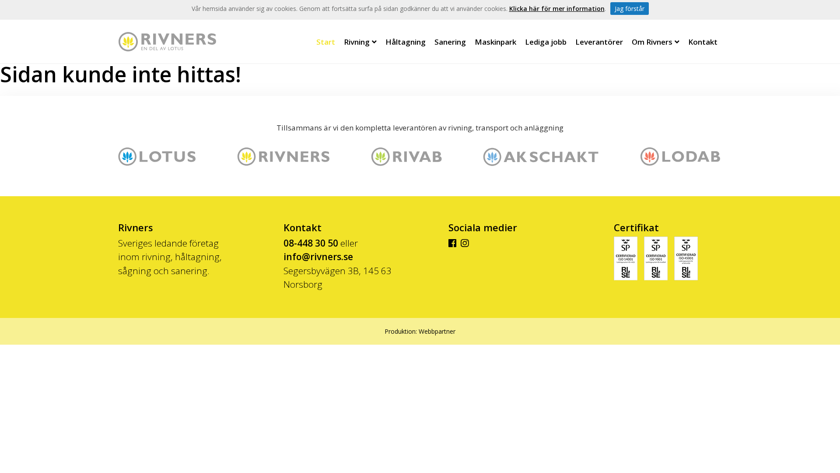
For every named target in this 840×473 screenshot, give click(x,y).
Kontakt (703, 42)
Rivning (357, 42)
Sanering (450, 42)
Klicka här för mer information (557, 8)
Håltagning (405, 42)
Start (325, 42)
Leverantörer (599, 42)
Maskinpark (495, 42)
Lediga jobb (546, 42)
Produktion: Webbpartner (420, 331)
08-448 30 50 (311, 243)
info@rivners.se (318, 257)
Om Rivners (652, 42)
